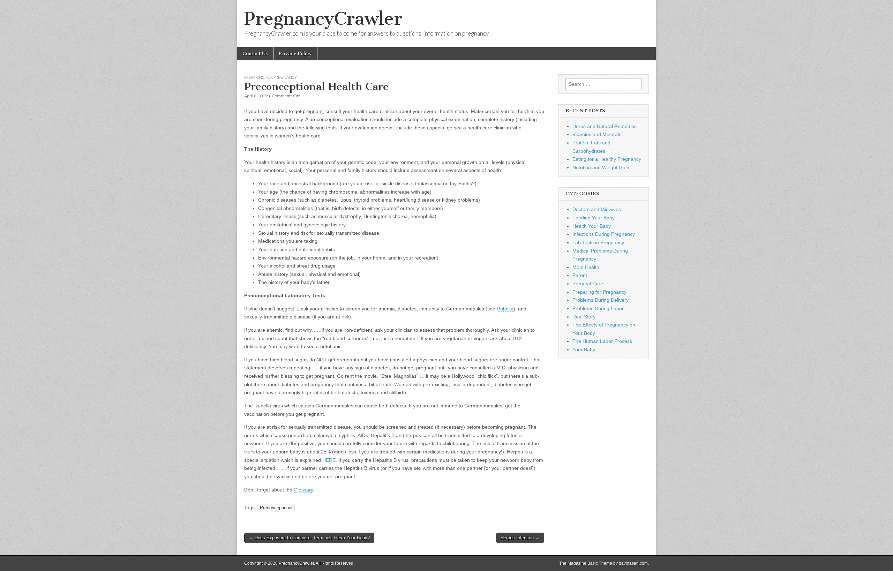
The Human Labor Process (602, 341)
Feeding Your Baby (593, 217)
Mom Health (585, 267)
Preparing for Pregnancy (270, 77)
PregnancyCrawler (323, 18)
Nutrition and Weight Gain (600, 167)
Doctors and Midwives (596, 209)
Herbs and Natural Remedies (604, 126)
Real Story (583, 317)
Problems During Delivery (600, 300)
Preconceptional (276, 507)
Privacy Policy (295, 54)
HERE (329, 460)
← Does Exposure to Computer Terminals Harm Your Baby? (309, 537)
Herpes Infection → (520, 537)
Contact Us (255, 54)
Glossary (303, 490)
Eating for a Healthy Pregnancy (606, 159)
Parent (579, 275)
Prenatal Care (587, 283)
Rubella (505, 308)
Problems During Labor (598, 308)
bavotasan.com (633, 563)
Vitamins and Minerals (596, 134)
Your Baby (583, 349)
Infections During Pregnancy (603, 234)
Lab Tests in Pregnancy (598, 242)
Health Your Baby (591, 226)
